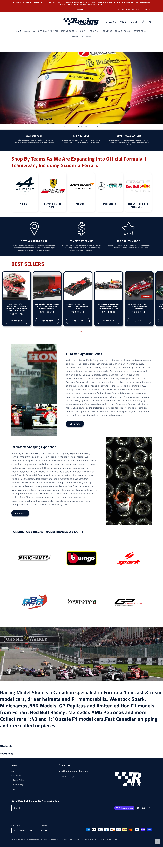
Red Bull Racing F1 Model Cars (138, 205)
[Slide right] (87, 332)
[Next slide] (92, 126)
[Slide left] (76, 332)
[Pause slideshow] (98, 126)
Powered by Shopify (40, 840)
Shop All (15, 789)
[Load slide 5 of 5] (86, 127)
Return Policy (17, 784)
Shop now (75, 423)
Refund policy (56, 839)
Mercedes (108, 203)
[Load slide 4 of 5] (82, 127)
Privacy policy (69, 839)
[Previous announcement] (54, 9)
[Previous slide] (64, 126)
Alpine (23, 203)
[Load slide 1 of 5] (71, 127)
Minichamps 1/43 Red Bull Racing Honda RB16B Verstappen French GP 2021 (109, 306)
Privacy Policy (17, 780)
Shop (13, 771)
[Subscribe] (54, 808)
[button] (14, 22)
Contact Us (16, 775)
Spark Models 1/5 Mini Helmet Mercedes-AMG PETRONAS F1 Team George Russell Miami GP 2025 (16, 307)
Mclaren (80, 203)
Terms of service (83, 839)
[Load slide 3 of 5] (78, 127)
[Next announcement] (108, 9)
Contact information (113, 839)
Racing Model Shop (25, 840)
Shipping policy (98, 839)
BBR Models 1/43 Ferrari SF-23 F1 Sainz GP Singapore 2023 (77, 306)
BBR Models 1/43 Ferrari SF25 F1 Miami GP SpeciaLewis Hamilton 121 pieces (47, 306)
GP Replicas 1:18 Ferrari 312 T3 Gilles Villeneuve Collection (139, 306)
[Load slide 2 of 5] (74, 127)
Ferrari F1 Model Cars (53, 205)
